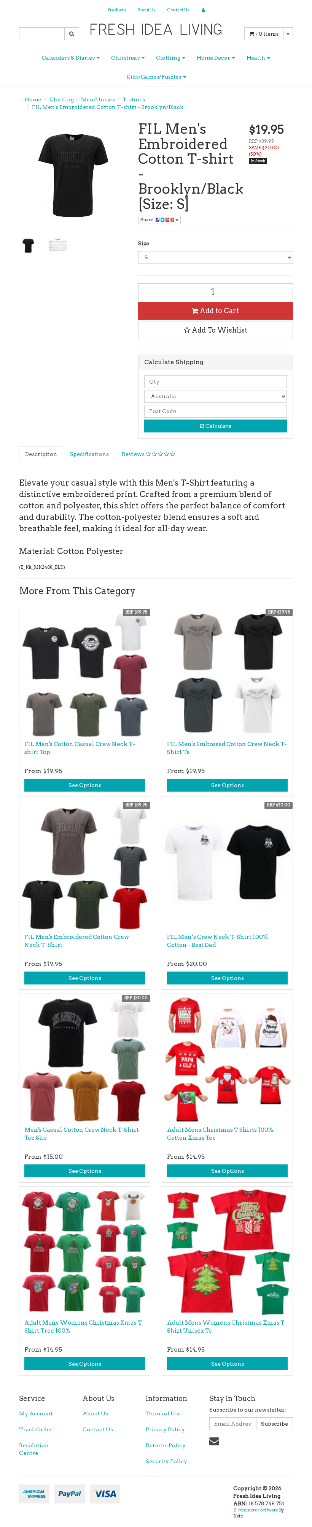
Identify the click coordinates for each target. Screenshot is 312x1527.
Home (33, 99)
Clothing (168, 58)
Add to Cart (218, 311)
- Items (267, 34)
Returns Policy (166, 1445)
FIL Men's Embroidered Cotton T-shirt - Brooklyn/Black (107, 107)
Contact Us (178, 10)
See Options (84, 785)
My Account (36, 1413)
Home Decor (214, 58)
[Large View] (28, 246)
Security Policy (166, 1461)
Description (41, 454)
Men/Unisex (98, 99)
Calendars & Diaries (69, 58)
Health (256, 58)
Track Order (36, 1429)
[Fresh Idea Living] (156, 27)
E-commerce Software (255, 1510)
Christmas (126, 58)
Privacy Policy (165, 1429)
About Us (146, 10)
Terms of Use (163, 1413)
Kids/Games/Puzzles (154, 77)
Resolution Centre (34, 1449)
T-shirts (134, 99)
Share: (148, 219)
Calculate (217, 426)
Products (116, 10)
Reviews (134, 454)
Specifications (89, 454)
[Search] (71, 33)
